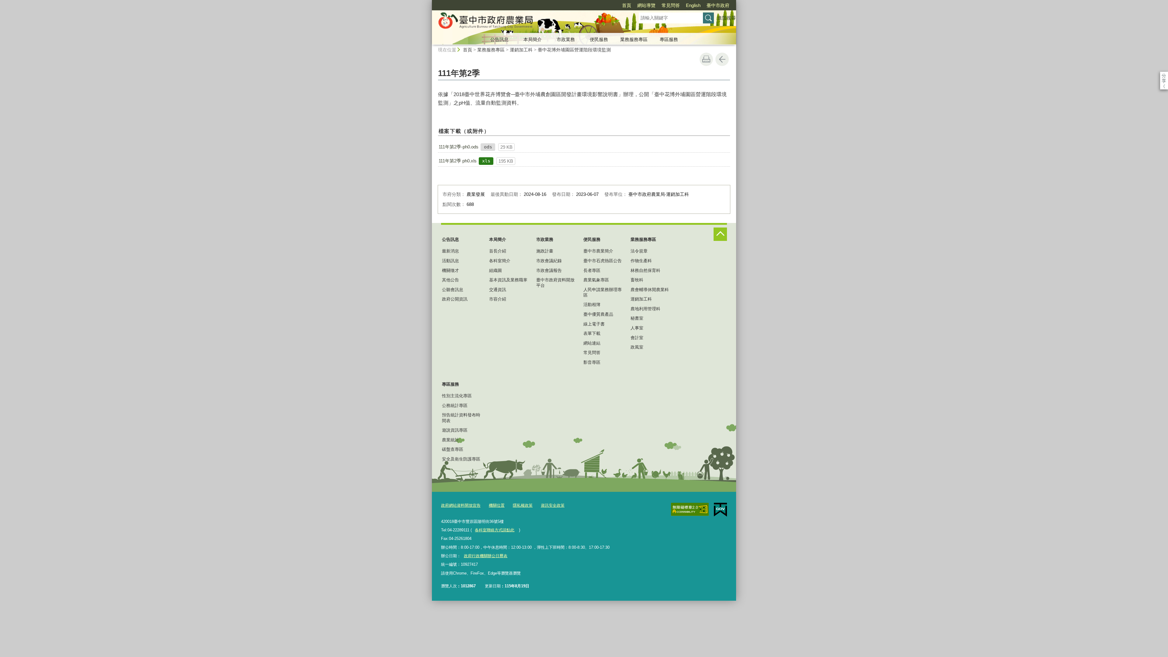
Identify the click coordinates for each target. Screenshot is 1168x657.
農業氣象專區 (596, 279)
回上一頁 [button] (722, 59)
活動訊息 (450, 260)
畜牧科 (637, 279)
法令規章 (639, 251)
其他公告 (450, 279)
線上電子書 (594, 324)
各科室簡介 (499, 260)
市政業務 (566, 39)
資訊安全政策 (553, 505)
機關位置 (497, 505)
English (693, 5)
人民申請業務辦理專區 (602, 292)
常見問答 (671, 5)
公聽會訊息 (452, 289)
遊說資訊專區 (455, 430)
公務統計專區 (455, 405)
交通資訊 (497, 289)
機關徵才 (450, 270)
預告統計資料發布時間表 (461, 417)
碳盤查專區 (452, 449)
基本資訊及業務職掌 (508, 279)
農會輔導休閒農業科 (650, 289)
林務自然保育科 (645, 270)
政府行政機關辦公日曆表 (485, 556)
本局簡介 (532, 39)
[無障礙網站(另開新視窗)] (690, 509)
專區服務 (669, 39)
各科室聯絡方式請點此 (494, 530)
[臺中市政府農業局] (528, 22)
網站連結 (591, 343)
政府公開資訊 (455, 299)
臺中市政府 (718, 5)
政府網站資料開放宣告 (461, 505)
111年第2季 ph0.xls (458, 160)
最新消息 (450, 251)
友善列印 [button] (706, 59)
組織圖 (495, 270)
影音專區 (591, 362)
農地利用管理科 (645, 308)
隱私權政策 (523, 505)
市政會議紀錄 (549, 260)
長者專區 (591, 270)
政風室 (637, 347)
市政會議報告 (549, 270)
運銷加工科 (521, 49)
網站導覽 (646, 5)
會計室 (637, 337)
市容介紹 (497, 299)
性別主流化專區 (457, 395)
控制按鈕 (720, 234)
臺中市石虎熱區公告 (602, 260)
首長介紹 (497, 251)
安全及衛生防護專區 (461, 459)
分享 (1164, 75)
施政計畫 (544, 251)
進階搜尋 (727, 17)
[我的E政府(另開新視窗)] (720, 510)
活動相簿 (591, 304)
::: (429, 2)
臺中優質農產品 (598, 314)
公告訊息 (499, 39)
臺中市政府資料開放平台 (555, 282)
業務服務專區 (634, 39)
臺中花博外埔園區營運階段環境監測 (574, 49)
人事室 (637, 327)
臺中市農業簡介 (598, 251)
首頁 (626, 5)
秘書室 (637, 318)
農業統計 (450, 439)
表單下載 (591, 333)
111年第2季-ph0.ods (458, 146)
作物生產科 (641, 260)
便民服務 (599, 39)
